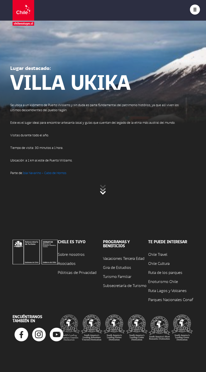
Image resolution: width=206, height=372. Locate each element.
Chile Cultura (159, 263)
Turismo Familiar (117, 276)
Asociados (67, 263)
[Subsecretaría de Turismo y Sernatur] (35, 251)
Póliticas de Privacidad (77, 272)
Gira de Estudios (117, 267)
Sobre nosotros (71, 254)
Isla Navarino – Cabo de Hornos (44, 173)
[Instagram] (39, 334)
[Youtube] (56, 334)
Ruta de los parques (165, 272)
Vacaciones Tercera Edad (123, 258)
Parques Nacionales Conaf (170, 299)
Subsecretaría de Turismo (124, 285)
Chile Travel (157, 254)
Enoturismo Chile (163, 281)
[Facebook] (21, 334)
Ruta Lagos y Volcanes (167, 290)
